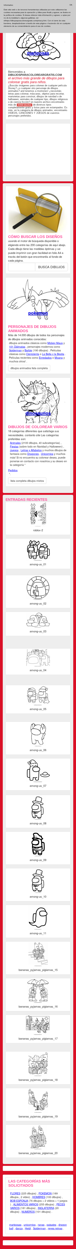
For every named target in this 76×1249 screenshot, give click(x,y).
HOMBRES (38, 1197)
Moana (59, 357)
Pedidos (13, 470)
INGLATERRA (46, 1208)
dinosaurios (38, 413)
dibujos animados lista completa (29, 368)
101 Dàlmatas (17, 346)
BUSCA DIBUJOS (51, 266)
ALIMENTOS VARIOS (25, 1204)
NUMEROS (28, 1211)
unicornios (30, 1224)
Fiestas (14, 446)
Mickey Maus (55, 343)
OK (71, 5)
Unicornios (47, 454)
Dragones (33, 454)
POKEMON (45, 1193)
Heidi (28, 1228)
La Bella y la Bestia (53, 354)
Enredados (45, 357)
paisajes (51, 1224)
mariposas (38, 53)
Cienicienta (32, 354)
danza (19, 1228)
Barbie (38, 313)
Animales (15, 443)
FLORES (15, 1193)
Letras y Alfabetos (31, 450)
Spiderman (15, 350)
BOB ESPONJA (19, 1200)
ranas (41, 1224)
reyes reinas (55, 1228)
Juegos (14, 450)
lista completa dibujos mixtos (27, 481)
